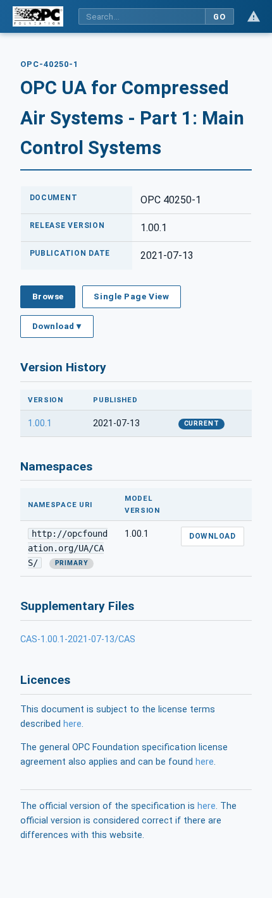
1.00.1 (40, 423)
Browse (48, 296)
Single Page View (131, 296)
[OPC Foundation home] (38, 16)
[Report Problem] (254, 16)
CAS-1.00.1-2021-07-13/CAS (77, 639)
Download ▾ (57, 326)
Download (212, 536)
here (72, 724)
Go (219, 16)
